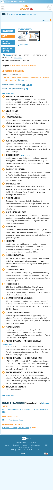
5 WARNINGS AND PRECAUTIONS (16, 169)
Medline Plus (7, 420)
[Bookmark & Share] (47, 454)
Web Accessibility (36, 445)
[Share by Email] (45, 454)
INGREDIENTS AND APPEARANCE (16, 386)
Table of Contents (12, 111)
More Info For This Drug (7, 50)
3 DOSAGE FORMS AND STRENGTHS (17, 141)
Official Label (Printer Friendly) (13, 89)
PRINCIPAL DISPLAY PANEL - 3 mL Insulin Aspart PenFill (24, 358)
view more (18, 58)
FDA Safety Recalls (26, 409)
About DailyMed (21, 442)
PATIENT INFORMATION (13, 327)
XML (27, 85)
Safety (4, 36)
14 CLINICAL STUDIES (12, 284)
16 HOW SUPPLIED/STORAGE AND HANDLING (19, 298)
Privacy (24, 445)
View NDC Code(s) (24, 428)
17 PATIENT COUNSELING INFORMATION (18, 312)
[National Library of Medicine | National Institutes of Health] (26, 438)
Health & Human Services (32, 450)
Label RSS (46, 20)
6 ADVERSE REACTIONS (13, 183)
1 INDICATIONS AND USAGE (14, 117)
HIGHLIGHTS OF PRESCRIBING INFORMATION (19, 96)
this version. (22, 80)
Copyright (16, 445)
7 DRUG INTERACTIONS (13, 198)
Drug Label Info (7, 31)
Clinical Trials (18, 420)
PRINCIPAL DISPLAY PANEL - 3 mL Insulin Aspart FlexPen (24, 372)
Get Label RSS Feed (9, 428)
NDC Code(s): (7, 55)
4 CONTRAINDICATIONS (13, 155)
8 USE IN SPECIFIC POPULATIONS (16, 212)
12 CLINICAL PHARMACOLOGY (15, 255)
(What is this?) (25, 155)
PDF (23, 85)
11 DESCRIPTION (11, 241)
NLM (19, 450)
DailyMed (26, 7)
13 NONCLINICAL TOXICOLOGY (15, 269)
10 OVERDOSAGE (11, 226)
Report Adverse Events (10, 409)
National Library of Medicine (16, 1)
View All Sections (8, 94)
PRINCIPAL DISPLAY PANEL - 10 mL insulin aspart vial (23, 341)
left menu (45, 403)
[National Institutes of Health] (3, 1)
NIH (12, 450)
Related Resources (6, 42)
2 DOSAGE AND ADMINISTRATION (16, 126)
